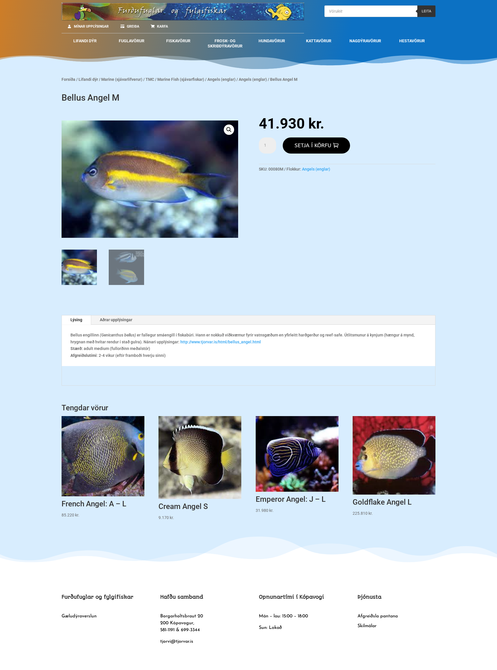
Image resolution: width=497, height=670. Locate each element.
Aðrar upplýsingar (116, 319)
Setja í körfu (313, 145)
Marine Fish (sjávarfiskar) (180, 79)
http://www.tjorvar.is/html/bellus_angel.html (220, 342)
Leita (426, 11)
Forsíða (68, 79)
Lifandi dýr (88, 79)
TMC (150, 79)
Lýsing (76, 319)
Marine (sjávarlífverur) (121, 79)
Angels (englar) (221, 79)
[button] (229, 130)
